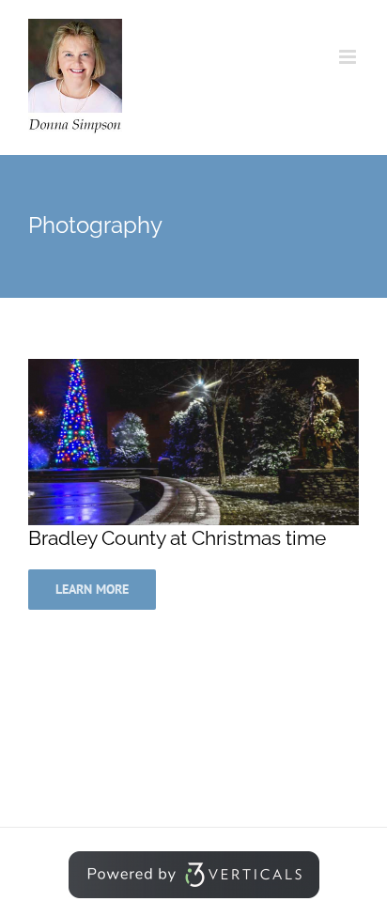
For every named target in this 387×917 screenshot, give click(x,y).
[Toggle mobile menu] (349, 57)
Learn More (92, 589)
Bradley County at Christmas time (177, 538)
